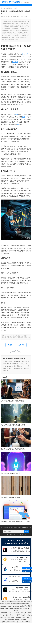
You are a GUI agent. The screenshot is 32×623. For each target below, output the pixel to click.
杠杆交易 (25, 54)
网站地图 (25, 608)
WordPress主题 (27, 527)
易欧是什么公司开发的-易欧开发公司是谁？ (14, 449)
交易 (10, 534)
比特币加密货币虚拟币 (10, 2)
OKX (11, 608)
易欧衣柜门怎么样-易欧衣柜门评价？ (12, 497)
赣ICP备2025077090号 (23, 622)
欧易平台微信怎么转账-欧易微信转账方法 (13, 401)
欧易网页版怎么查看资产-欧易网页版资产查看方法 (16, 521)
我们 (25, 534)
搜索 (26, 531)
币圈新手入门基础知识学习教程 (15, 358)
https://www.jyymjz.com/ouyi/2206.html (20, 337)
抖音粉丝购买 (19, 601)
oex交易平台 (7, 603)
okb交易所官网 (18, 608)
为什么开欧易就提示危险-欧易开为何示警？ (14, 425)
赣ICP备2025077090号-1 (9, 622)
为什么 (21, 534)
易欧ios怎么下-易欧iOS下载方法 (10, 473)
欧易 (15, 8)
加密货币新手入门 (26, 603)
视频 (16, 114)
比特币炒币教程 (16, 603)
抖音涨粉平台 (11, 601)
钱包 (13, 534)
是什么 (17, 534)
